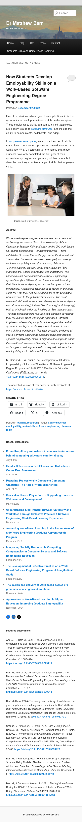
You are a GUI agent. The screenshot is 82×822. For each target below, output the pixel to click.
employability (13, 426)
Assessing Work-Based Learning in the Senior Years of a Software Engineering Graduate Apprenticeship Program (40, 532)
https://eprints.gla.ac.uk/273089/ (24, 389)
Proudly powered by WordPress (41, 814)
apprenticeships (57, 422)
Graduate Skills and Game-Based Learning (30, 50)
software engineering (48, 426)
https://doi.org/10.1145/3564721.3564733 (32, 774)
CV (32, 42)
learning (21, 422)
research (32, 422)
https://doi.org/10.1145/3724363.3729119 (29, 663)
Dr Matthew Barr (24, 22)
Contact (55, 42)
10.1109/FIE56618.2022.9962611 (25, 376)
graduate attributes (42, 129)
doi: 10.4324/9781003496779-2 (49, 716)
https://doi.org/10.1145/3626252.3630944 (29, 691)
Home (10, 42)
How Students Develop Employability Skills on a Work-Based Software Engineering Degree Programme (31, 88)
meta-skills (28, 426)
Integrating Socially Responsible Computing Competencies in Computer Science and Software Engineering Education (36, 551)
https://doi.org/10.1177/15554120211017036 (31, 795)
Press (42, 42)
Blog (22, 42)
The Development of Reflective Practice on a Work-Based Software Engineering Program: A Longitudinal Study (39, 570)
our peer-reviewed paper (22, 141)
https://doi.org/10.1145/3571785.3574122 (37, 749)
